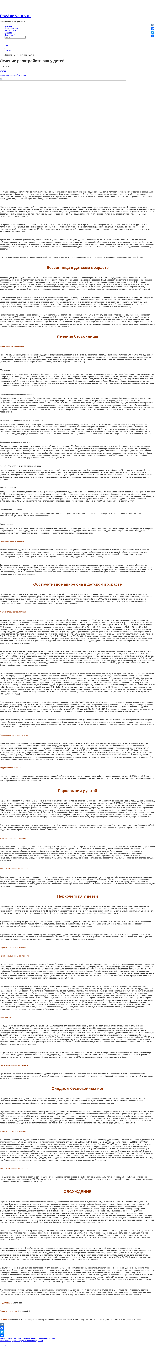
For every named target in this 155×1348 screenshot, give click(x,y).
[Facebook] (77, 1328)
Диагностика (10, 30)
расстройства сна (18, 75)
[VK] (77, 1324)
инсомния (4, 75)
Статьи (8, 50)
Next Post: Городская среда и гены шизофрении (21, 1341)
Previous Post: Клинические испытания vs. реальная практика (27, 1338)
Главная (8, 26)
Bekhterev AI (10, 35)
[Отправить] (77, 1335)
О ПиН (7, 1345)
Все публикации (12, 28)
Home (7, 46)
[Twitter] (77, 1332)
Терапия (8, 33)
